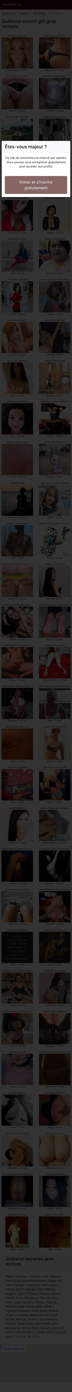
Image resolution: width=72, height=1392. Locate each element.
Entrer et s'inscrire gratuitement (36, 185)
